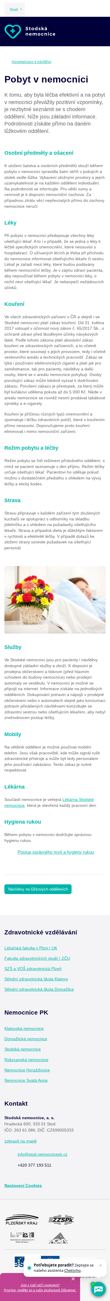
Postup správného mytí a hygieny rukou (56, 852)
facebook (49, 1029)
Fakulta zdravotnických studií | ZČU (37, 958)
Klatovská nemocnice (24, 1028)
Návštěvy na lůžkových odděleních (38, 889)
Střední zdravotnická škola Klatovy (36, 979)
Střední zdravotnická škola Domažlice (39, 989)
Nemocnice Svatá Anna (26, 1080)
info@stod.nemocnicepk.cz (42, 1154)
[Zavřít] (100, 1265)
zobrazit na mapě (20, 1141)
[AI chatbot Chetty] (98, 1289)
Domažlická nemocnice (25, 1038)
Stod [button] (14, 9)
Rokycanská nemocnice (26, 1059)
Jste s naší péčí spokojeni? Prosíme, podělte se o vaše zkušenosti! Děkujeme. (40, 1287)
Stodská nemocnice (22, 1049)
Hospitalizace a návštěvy (31, 62)
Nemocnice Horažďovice (27, 1070)
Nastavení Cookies (23, 1185)
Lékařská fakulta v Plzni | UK (30, 948)
